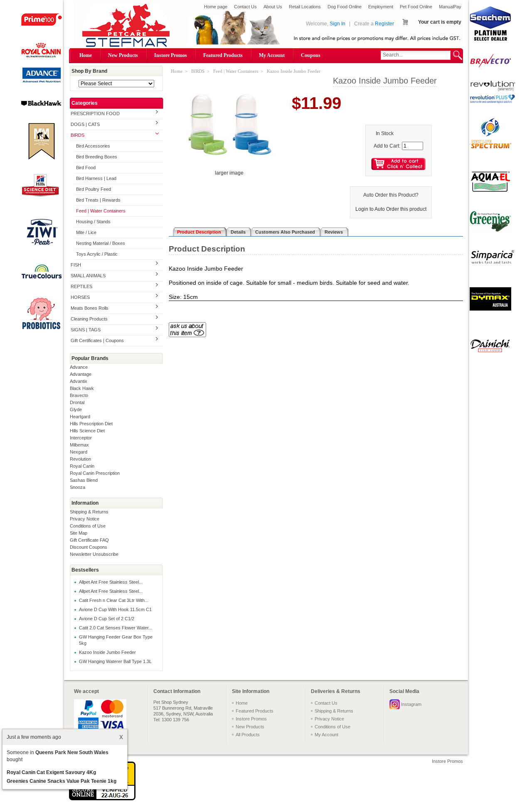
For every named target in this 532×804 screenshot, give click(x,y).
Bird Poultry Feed (93, 189)
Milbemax (79, 444)
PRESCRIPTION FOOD (95, 113)
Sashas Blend (84, 480)
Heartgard (80, 416)
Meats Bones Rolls (89, 308)
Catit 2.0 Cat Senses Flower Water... (115, 627)
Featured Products (223, 55)
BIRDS (77, 135)
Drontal (77, 402)
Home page (215, 6)
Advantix (78, 381)
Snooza (77, 487)
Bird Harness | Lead (96, 178)
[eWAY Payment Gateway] (102, 798)
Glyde (76, 409)
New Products (123, 55)
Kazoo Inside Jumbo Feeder (107, 652)
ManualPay (450, 6)
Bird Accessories (93, 145)
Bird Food (86, 167)
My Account (272, 55)
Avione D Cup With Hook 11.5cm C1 (115, 609)
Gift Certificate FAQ (89, 540)
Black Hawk (82, 388)
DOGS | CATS (85, 124)
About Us (273, 6)
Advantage (80, 374)
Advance (79, 367)
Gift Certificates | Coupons (97, 340)
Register (384, 24)
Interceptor (81, 437)
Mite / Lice (86, 232)
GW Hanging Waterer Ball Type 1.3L (115, 661)
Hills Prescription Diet (91, 423)
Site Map (78, 532)
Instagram (411, 704)
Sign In (337, 24)
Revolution (80, 458)
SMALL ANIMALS (88, 275)
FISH (76, 264)
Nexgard (78, 451)
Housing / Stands (93, 221)
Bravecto (79, 395)
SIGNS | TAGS (86, 329)
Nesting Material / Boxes (100, 243)
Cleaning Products (89, 318)
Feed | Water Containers (101, 210)
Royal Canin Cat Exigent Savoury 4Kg (51, 772)
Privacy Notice (84, 518)
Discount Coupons (88, 547)
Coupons (310, 55)
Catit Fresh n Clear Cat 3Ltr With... (113, 600)
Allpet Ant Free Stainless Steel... (111, 582)
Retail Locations (305, 6)
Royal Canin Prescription (95, 473)
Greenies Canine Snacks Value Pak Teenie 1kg (61, 781)
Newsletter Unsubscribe (94, 554)
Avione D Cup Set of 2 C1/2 (106, 618)
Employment (380, 6)
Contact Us (245, 6)
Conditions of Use (88, 525)
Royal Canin (82, 466)
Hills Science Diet (87, 430)
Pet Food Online (416, 6)
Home (85, 55)
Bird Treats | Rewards (98, 199)
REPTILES (81, 286)
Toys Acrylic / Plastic (97, 254)
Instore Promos (170, 55)
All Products (248, 734)
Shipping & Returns (89, 511)
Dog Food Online (345, 6)
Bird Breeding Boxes (96, 156)
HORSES (80, 297)
